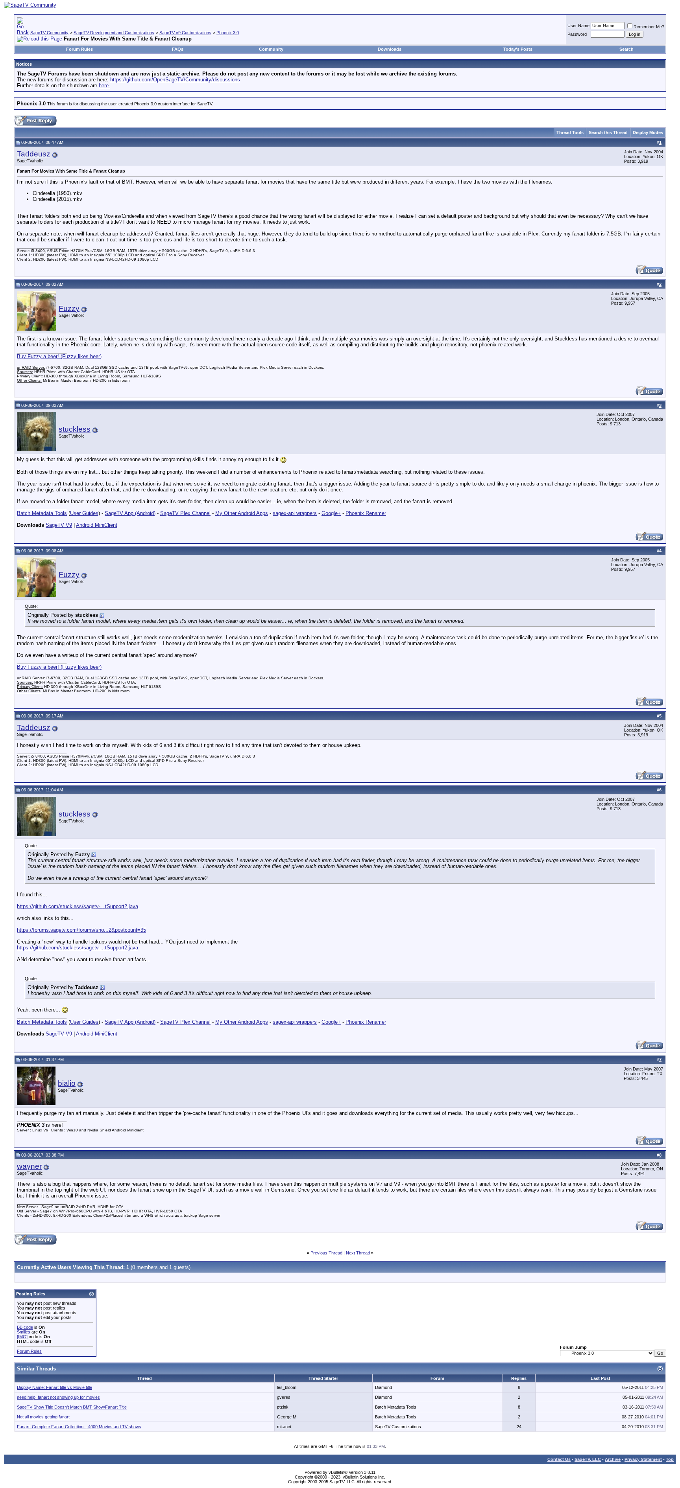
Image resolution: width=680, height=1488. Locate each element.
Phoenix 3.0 (227, 32)
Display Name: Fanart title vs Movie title (54, 1387)
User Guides (84, 513)
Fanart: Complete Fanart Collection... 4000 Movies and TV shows (79, 1426)
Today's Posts (517, 49)
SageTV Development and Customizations (114, 32)
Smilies (23, 1332)
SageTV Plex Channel (185, 513)
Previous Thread (326, 1253)
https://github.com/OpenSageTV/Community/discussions (175, 80)
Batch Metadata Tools (42, 513)
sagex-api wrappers (295, 513)
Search (626, 49)
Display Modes (648, 132)
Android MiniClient (96, 525)
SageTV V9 (59, 525)
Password (577, 34)
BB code (25, 1327)
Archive (613, 1459)
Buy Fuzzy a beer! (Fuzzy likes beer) (59, 356)
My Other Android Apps (241, 513)
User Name (578, 25)
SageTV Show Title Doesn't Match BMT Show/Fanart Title (72, 1407)
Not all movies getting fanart (43, 1416)
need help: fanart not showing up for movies (58, 1397)
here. (104, 85)
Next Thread (358, 1253)
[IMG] (22, 1336)
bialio (67, 1083)
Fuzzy (69, 308)
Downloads (389, 49)
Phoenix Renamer (366, 513)
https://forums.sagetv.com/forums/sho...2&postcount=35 (81, 930)
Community (271, 49)
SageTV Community (49, 32)
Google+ (331, 513)
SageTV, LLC (588, 1459)
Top (670, 1459)
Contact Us (559, 1459)
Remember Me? (649, 26)
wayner (29, 1166)
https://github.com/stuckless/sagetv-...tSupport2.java (77, 906)
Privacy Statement (643, 1459)
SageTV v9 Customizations (185, 32)
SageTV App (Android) (130, 513)
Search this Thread (608, 132)
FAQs (177, 49)
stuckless (75, 429)
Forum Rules (79, 49)
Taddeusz (33, 154)
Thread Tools (570, 132)
